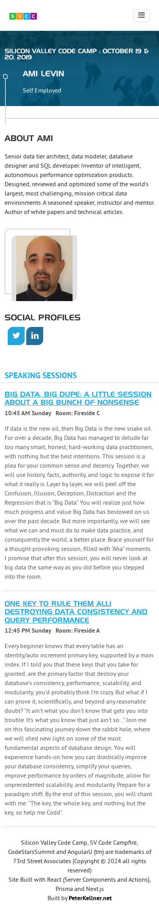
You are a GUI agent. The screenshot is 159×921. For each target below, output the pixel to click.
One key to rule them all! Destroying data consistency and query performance (76, 612)
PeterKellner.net (90, 898)
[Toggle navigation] (141, 15)
